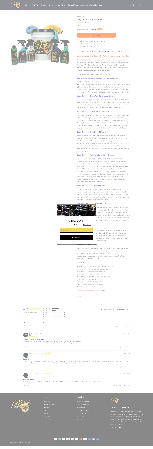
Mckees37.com (87, 225)
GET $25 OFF (77, 237)
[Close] (94, 207)
